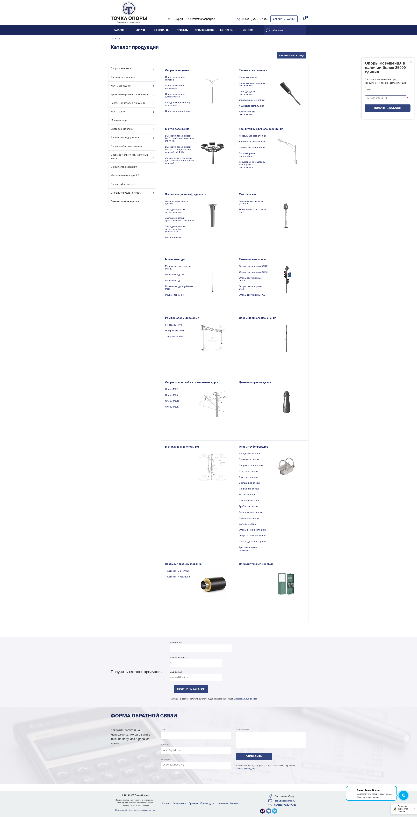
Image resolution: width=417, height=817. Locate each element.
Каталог (119, 30)
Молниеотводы (119, 120)
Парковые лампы (248, 77)
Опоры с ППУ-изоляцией (252, 529)
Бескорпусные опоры (250, 512)
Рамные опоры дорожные (125, 137)
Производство (205, 30)
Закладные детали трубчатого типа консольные (175, 229)
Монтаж (248, 30)
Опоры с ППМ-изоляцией (252, 535)
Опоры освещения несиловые (175, 86)
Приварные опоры (249, 488)
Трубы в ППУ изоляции (177, 576)
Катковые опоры (247, 494)
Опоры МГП (171, 389)
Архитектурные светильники (247, 113)
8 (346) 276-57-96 (285, 805)
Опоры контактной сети (177, 111)
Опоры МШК (172, 406)
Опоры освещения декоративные (175, 95)
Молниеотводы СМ (175, 280)
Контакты (226, 30)
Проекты (182, 30)
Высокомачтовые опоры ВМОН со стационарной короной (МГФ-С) (178, 149)
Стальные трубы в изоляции (126, 192)
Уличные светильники (123, 77)
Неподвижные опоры (250, 453)
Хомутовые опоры (248, 477)
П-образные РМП (174, 330)
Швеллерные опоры (249, 500)
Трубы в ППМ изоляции (177, 570)
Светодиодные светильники (247, 92)
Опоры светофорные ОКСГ (253, 272)
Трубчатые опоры (248, 506)
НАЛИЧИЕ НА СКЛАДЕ (291, 55)
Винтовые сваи (173, 237)
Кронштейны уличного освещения (129, 94)
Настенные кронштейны (252, 141)
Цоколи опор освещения (124, 167)
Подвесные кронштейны (252, 147)
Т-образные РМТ (174, 336)
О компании (161, 30)
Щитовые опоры (247, 524)
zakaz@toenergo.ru (285, 800)
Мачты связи (118, 111)
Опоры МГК (171, 395)
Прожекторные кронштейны (247, 154)
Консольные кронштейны (252, 135)
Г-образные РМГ (174, 324)
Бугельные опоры (248, 471)
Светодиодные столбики (252, 100)
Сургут (291, 796)
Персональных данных (246, 699)
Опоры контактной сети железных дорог (129, 156)
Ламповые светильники (251, 105)
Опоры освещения (121, 68)
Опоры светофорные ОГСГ (253, 266)
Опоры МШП (172, 401)
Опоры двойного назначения (126, 146)
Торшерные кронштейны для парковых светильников (252, 164)
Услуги (140, 30)
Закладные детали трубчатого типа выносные (179, 219)
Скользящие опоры (249, 482)
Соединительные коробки (125, 201)
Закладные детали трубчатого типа (175, 210)
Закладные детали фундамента (128, 103)
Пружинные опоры (249, 518)
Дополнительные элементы (248, 548)
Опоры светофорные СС (252, 294)
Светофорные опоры (122, 129)
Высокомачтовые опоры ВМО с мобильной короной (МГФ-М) (179, 138)
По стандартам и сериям (252, 541)
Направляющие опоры (251, 465)
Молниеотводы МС (175, 274)
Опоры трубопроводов (123, 184)
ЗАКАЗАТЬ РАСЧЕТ (284, 19)
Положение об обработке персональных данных (135, 810)
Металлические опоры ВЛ (125, 175)
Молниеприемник (174, 294)
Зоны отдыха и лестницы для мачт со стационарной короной (179, 160)
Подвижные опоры (249, 459)
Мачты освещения (121, 85)
